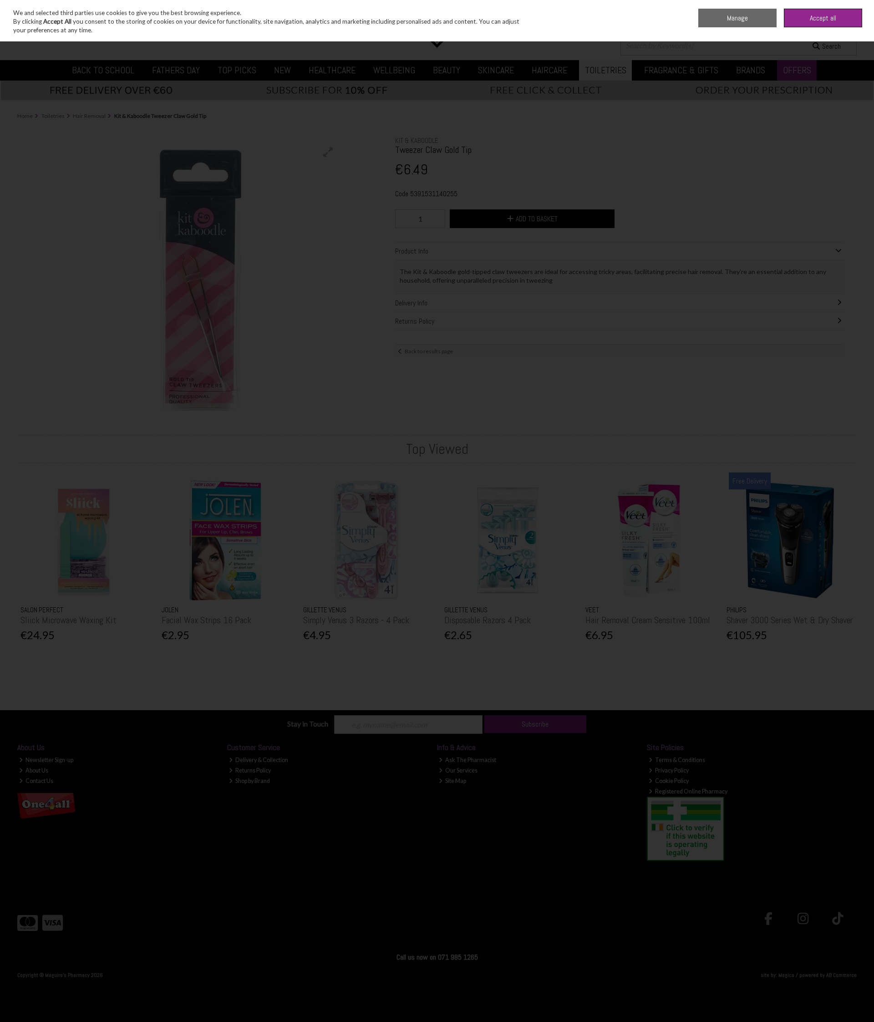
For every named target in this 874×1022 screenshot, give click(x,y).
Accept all (823, 18)
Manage (737, 18)
